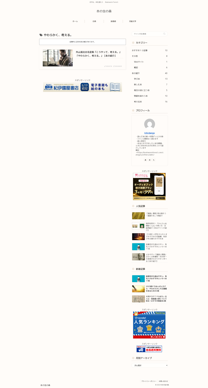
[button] (164, 33)
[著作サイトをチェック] (145, 160)
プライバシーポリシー (149, 381)
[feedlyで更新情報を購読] (150, 160)
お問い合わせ (163, 381)
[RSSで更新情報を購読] (154, 160)
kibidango (150, 133)
